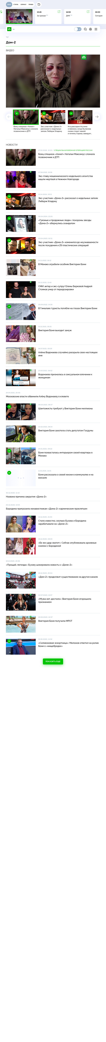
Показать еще (53, 662)
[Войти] (90, 29)
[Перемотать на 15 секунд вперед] (32, 104)
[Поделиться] (86, 104)
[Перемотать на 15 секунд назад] (28, 104)
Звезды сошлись (28, 138)
